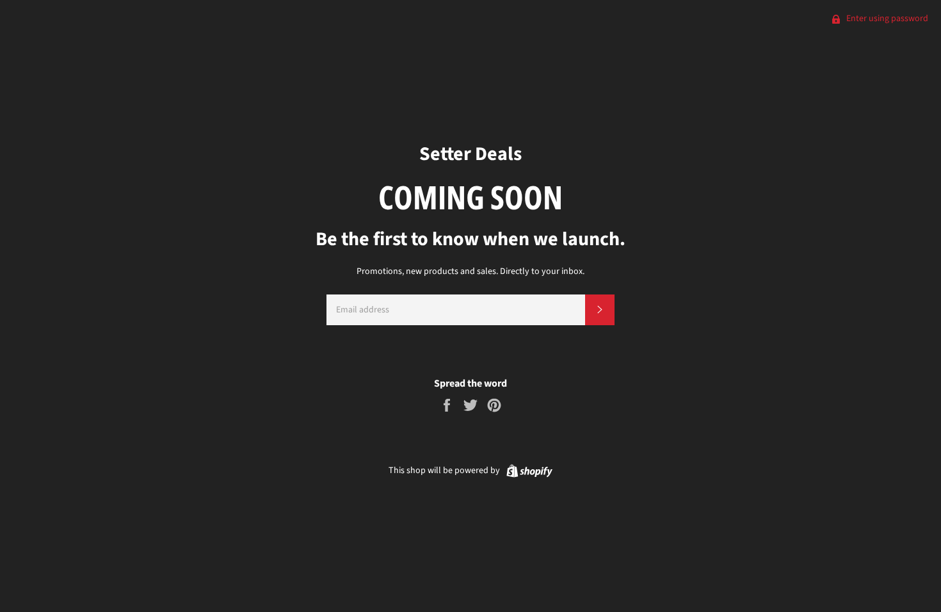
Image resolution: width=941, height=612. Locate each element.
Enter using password (886, 18)
